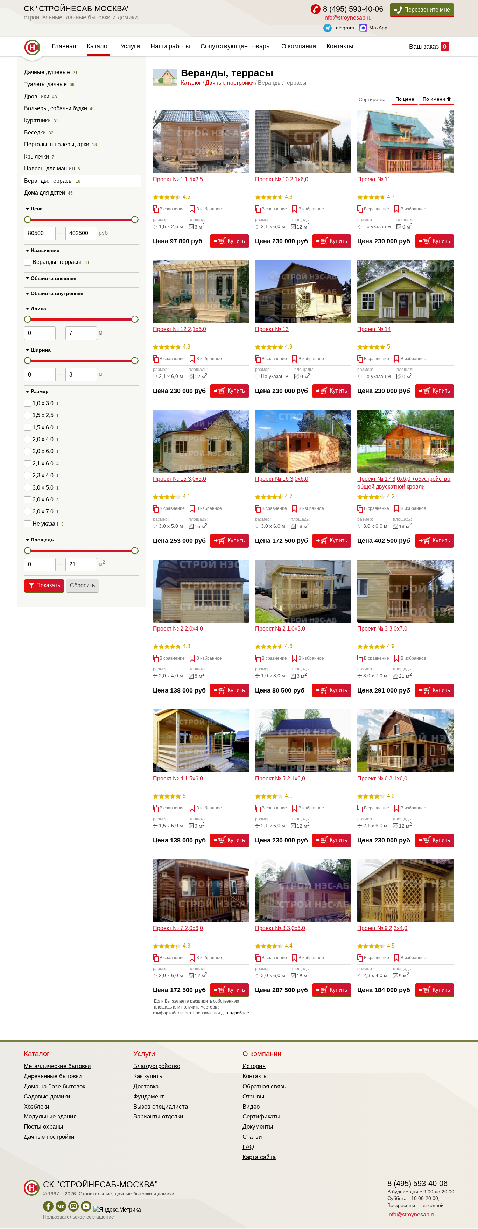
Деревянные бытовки (53, 1076)
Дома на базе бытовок (54, 1086)
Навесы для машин (49, 168)
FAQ (248, 1147)
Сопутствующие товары (236, 46)
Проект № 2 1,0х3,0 (280, 629)
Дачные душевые (47, 72)
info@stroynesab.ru (347, 18)
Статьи (252, 1136)
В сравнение (172, 208)
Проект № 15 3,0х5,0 (179, 479)
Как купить (147, 1076)
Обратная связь (264, 1086)
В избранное (208, 208)
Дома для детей (44, 193)
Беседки (35, 132)
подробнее (238, 1013)
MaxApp (378, 27)
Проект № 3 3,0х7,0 (382, 629)
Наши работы (170, 46)
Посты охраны (43, 1126)
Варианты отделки (158, 1116)
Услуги (130, 46)
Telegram (343, 27)
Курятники (37, 121)
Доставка (146, 1086)
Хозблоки (36, 1106)
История (254, 1066)
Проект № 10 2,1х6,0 (281, 179)
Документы (257, 1126)
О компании (298, 46)
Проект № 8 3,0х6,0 (280, 928)
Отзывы (253, 1096)
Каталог (98, 46)
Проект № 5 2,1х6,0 (280, 778)
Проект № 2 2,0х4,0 (178, 629)
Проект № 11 (374, 179)
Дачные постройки (229, 83)
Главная (64, 46)
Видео (251, 1106)
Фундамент (148, 1096)
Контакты (339, 46)
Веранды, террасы (48, 181)
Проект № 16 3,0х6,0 (281, 479)
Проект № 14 (374, 329)
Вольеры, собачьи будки (55, 108)
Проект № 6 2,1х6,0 (382, 778)
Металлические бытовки (57, 1066)
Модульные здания (50, 1116)
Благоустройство (156, 1066)
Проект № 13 (272, 329)
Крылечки (36, 157)
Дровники (36, 96)
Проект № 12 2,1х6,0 (179, 329)
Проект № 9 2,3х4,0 (382, 928)
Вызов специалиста (160, 1106)
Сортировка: (373, 99)
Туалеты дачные (45, 84)
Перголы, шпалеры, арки (56, 144)
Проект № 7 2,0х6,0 (178, 928)
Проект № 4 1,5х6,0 (178, 778)
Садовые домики (47, 1096)
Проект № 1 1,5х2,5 (178, 179)
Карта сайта (259, 1157)
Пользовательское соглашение (78, 1217)
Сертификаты (261, 1116)
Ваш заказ (428, 46)
